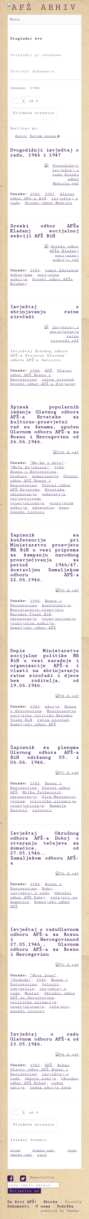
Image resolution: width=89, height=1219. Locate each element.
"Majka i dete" (47, 463)
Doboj (47, 888)
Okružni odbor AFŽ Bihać (44, 1080)
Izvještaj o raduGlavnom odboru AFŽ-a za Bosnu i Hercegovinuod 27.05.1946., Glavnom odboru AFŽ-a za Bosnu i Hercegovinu (44, 942)
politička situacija (53, 801)
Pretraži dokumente (32, 71)
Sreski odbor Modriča (48, 203)
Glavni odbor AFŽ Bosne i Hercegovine (41, 374)
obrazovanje (23, 494)
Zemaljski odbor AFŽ (33, 627)
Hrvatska (55, 489)
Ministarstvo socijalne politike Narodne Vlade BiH (43, 715)
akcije (52, 706)
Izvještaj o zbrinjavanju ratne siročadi (44, 311)
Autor (21, 136)
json (71, 1150)
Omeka (73, 1211)
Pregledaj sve (26, 38)
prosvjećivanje (27, 503)
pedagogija (54, 494)
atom (15, 1150)
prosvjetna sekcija (32, 623)
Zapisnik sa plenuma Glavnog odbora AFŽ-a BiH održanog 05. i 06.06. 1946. (44, 755)
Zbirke (50, 1202)
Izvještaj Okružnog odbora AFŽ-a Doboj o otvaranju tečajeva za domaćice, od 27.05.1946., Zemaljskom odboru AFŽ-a (44, 848)
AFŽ (48, 370)
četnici (50, 984)
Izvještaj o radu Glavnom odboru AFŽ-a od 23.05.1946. (44, 1039)
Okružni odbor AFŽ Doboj (40, 895)
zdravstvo (43, 507)
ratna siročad (57, 379)
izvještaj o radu (29, 893)
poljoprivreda (25, 498)
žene (64, 507)
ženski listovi (27, 512)
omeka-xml (21, 1155)
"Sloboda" (20, 980)
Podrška (65, 1206)
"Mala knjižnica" (29, 467)
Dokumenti (18, 1206)
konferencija (56, 605)
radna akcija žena (50, 1087)
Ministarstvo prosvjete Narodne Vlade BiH (37, 612)
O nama (43, 1206)
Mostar (32, 993)
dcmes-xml (43, 1150)
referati (42, 810)
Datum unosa (43, 136)
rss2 (42, 1155)
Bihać (63, 1065)
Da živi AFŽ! (22, 1202)
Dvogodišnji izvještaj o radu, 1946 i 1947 (44, 152)
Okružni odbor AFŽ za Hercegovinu (42, 995)
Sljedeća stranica (33, 113)
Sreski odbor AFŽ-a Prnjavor (42, 384)
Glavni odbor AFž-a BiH (42, 196)
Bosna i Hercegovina (33, 471)
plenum (17, 801)
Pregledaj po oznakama (35, 55)
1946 (35, 194)
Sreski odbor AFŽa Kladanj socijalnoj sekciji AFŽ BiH (44, 230)
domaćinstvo (45, 476)
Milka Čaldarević (42, 792)
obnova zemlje (40, 1078)
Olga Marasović (59, 797)
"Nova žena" (43, 975)
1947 (50, 194)
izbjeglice (22, 988)
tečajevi (59, 1006)
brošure (18, 476)
